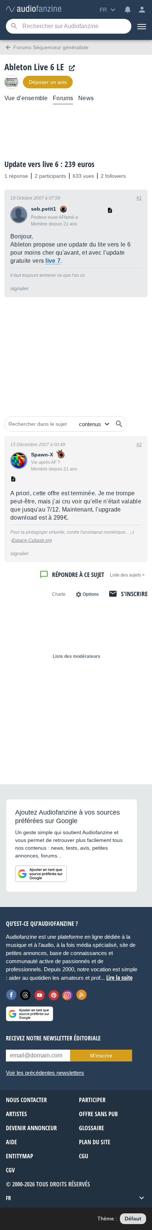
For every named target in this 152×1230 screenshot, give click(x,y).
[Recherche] (14, 26)
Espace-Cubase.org (32, 540)
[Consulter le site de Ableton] (70, 68)
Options (91, 594)
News (86, 98)
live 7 (53, 261)
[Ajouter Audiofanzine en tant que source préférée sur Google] (41, 874)
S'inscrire (134, 593)
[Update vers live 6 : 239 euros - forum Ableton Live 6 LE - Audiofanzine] (33, 9)
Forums (63, 98)
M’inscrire (101, 1056)
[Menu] (141, 26)
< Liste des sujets (127, 575)
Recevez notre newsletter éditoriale (53, 1038)
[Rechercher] (119, 424)
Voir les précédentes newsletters (45, 1073)
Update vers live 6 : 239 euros (49, 164)
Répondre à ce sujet (78, 574)
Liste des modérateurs (76, 656)
